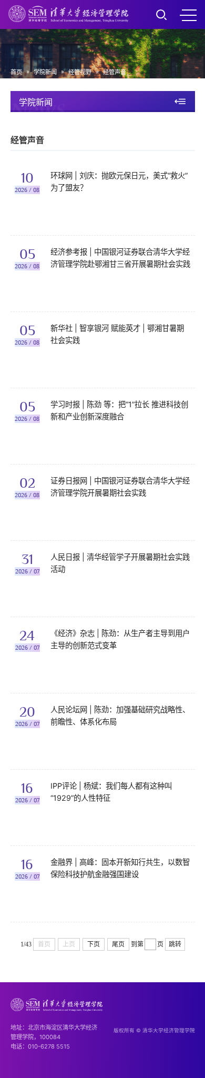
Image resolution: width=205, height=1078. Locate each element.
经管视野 (79, 72)
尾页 (118, 944)
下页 (93, 944)
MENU (188, 14)
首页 (16, 72)
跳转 (175, 944)
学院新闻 (45, 72)
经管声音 (114, 72)
